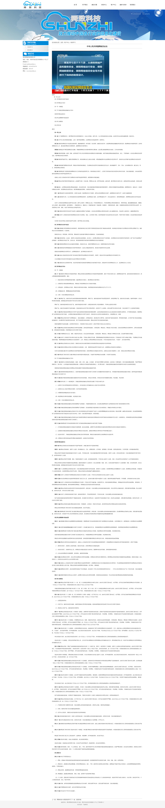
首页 (62, 42)
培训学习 (30, 47)
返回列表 (78, 799)
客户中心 (113, 4)
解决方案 (94, 4)
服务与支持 (123, 4)
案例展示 (30, 50)
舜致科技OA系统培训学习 (64, 799)
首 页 (75, 4)
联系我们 (132, 4)
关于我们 (85, 4)
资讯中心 (104, 4)
